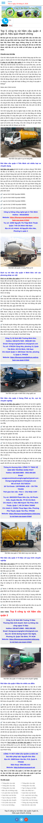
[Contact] (5, 21)
